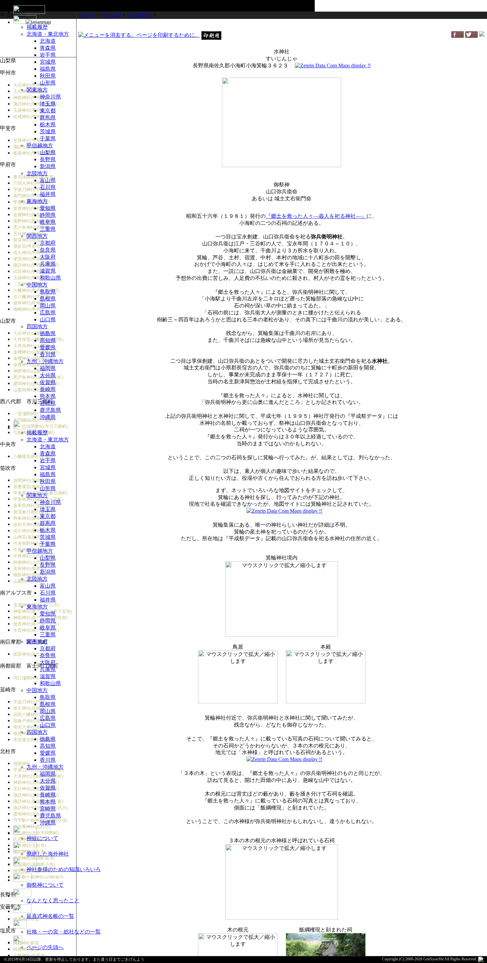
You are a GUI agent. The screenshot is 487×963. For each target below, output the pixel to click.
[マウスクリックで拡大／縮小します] (325, 676)
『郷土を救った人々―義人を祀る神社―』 (316, 216)
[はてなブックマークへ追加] (481, 34)
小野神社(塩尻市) (29, 955)
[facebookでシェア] (457, 36)
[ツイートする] (471, 36)
